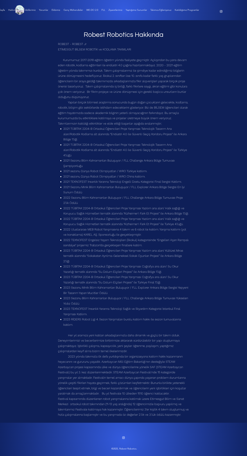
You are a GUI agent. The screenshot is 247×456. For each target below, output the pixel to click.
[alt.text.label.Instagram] (221, 11)
